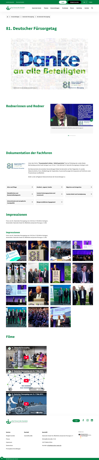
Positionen (65, 8)
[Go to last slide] (51, 120)
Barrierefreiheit (20, 2)
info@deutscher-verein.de (54, 445)
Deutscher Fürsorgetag (28, 16)
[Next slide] (91, 120)
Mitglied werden (74, 2)
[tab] (68, 135)
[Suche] (92, 8)
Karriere (87, 8)
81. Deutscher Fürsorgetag (43, 16)
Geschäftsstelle (28, 436)
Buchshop (79, 8)
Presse (72, 8)
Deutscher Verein (36, 8)
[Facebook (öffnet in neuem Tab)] (83, 420)
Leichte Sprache (10, 2)
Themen (46, 8)
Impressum (9, 442)
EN (84, 2)
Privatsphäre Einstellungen (13, 449)
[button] (1, 458)
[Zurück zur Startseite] (15, 8)
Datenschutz (9, 445)
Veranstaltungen (54, 8)
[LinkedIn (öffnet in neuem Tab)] (92, 420)
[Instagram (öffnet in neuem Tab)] (87, 420)
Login (62, 2)
